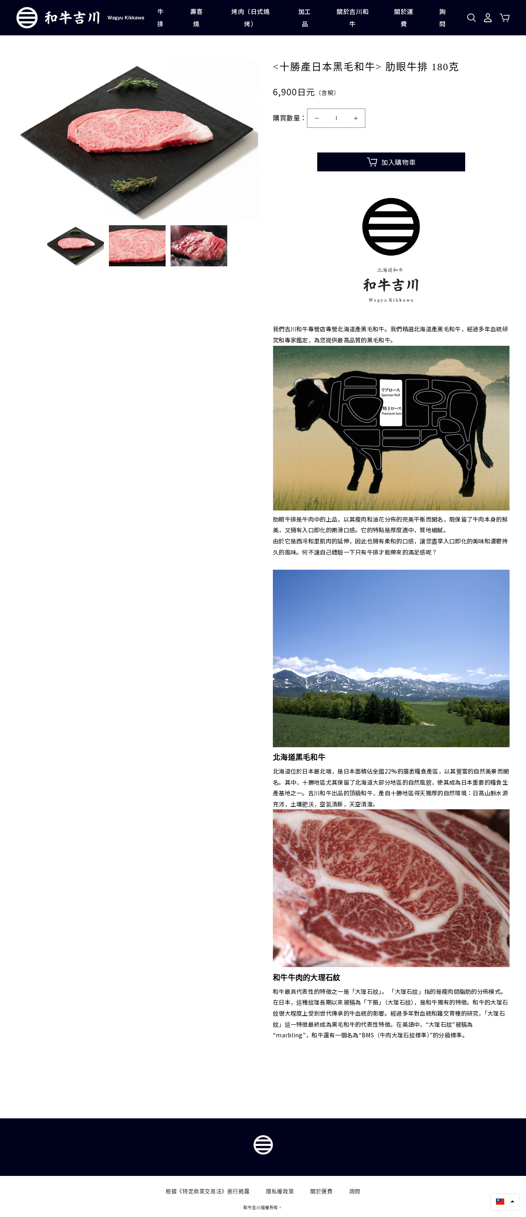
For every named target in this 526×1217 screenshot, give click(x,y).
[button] (505, 1201)
